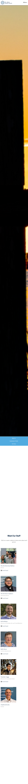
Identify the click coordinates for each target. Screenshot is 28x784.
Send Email (5, 570)
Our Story (14, 444)
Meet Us (14, 438)
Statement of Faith (14, 441)
